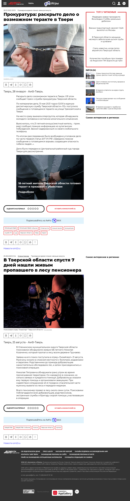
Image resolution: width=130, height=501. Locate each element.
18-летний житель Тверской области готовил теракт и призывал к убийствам (49, 185)
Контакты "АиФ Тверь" (29, 454)
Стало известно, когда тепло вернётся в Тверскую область (106, 49)
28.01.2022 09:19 (9, 10)
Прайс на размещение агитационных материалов (41, 457)
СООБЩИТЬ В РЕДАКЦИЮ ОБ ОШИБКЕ (78, 457)
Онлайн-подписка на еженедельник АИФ (91, 451)
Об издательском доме (30, 451)
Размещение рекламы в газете (81, 454)
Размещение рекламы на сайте (54, 454)
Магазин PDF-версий (64, 451)
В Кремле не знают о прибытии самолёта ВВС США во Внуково (108, 108)
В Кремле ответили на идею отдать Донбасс (110, 91)
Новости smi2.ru (12, 248)
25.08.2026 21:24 (10, 256)
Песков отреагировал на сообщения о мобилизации (110, 99)
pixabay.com (8, 79)
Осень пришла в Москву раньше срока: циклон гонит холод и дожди (110, 74)
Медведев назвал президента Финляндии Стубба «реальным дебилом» (106, 19)
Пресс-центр (48, 451)
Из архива (48, 330)
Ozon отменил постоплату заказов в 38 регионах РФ (110, 82)
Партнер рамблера (43, 491)
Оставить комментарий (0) (65, 209)
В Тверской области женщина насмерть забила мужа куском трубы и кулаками (106, 39)
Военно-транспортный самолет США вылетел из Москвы (106, 29)
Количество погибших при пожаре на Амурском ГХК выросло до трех (106, 59)
